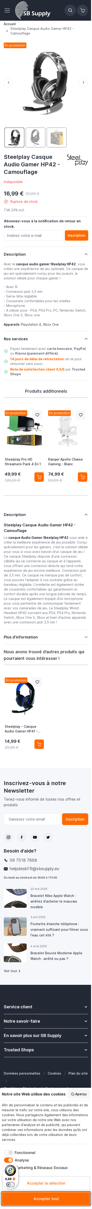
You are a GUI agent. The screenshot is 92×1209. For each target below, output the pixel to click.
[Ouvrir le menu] (8, 10)
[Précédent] (8, 82)
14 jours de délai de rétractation (37, 359)
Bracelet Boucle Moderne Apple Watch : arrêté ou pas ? (56, 956)
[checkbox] (18, 1152)
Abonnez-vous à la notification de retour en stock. (42, 224)
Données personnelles (22, 1074)
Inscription (71, 819)
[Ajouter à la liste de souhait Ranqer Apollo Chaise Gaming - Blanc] (80, 414)
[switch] (10, 1184)
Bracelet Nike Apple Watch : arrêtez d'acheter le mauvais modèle (53, 901)
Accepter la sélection (46, 1183)
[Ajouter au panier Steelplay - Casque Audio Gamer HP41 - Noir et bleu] (37, 744)
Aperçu (81, 1094)
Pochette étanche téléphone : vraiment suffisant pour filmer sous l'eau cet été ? (54, 929)
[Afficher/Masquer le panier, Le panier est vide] (82, 10)
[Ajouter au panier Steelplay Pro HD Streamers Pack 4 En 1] (39, 477)
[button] (77, 159)
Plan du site (13, 1083)
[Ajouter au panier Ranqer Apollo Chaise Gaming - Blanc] (82, 477)
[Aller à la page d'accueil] (32, 10)
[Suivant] (83, 82)
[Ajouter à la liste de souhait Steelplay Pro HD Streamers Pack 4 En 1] (37, 414)
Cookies (54, 1074)
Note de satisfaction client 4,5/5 (37, 369)
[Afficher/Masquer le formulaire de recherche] (70, 10)
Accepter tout (46, 1198)
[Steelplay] (77, 159)
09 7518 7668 (23, 860)
